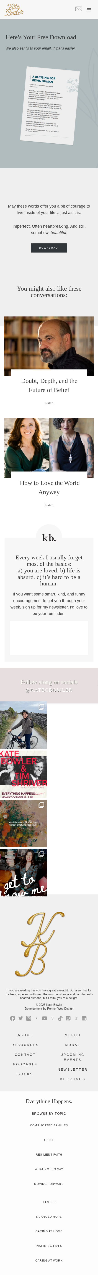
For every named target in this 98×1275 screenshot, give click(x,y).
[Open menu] (88, 9)
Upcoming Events (73, 1057)
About (25, 1035)
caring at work (49, 1260)
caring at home (49, 1231)
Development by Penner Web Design (49, 1008)
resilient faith (49, 1154)
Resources (25, 1045)
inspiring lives (49, 1246)
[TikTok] (60, 1018)
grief (49, 1140)
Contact (25, 1054)
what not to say (49, 1169)
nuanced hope (49, 1216)
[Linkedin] (84, 1018)
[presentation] (49, 346)
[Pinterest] (68, 1018)
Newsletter (73, 1069)
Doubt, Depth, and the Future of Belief (49, 385)
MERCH (72, 1035)
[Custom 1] (52, 1018)
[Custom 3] (36, 1018)
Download (48, 248)
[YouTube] (44, 1018)
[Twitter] (20, 1018)
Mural (72, 1045)
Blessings (72, 1079)
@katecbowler (49, 690)
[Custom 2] (76, 1018)
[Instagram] (28, 1018)
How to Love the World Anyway (49, 487)
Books (25, 1074)
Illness (49, 1202)
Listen (51, 405)
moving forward (49, 1183)
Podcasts (25, 1064)
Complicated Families (49, 1125)
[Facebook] (12, 1018)
